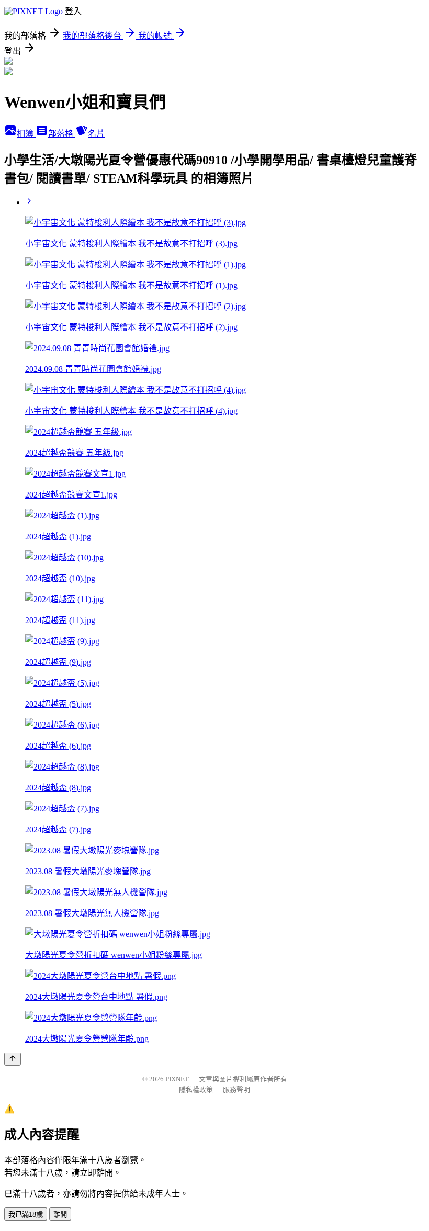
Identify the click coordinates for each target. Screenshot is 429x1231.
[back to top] (12, 1059)
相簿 (26, 133)
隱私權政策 (196, 1089)
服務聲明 (236, 1089)
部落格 (61, 133)
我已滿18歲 (25, 1214)
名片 (96, 133)
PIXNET (177, 1079)
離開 (60, 1214)
